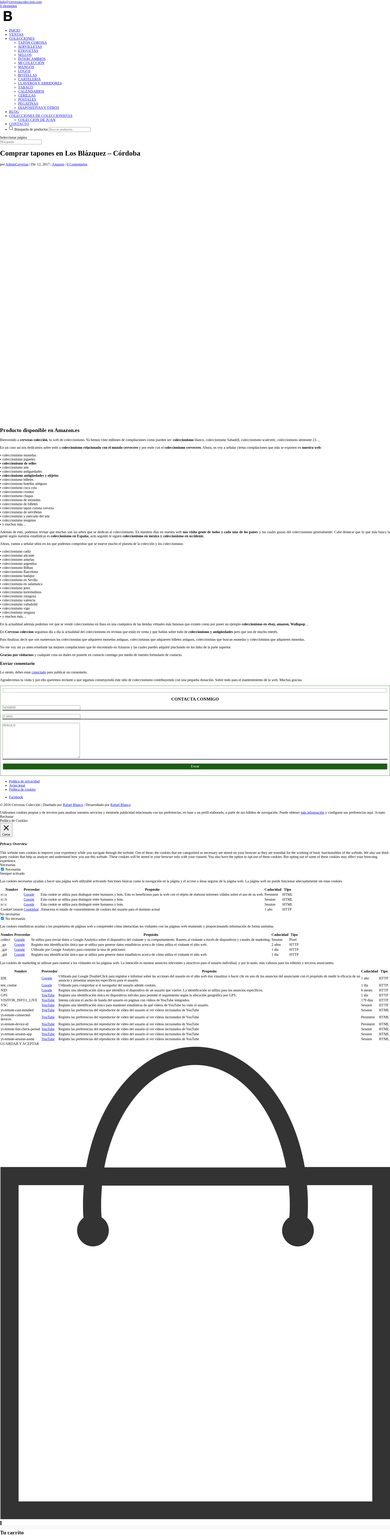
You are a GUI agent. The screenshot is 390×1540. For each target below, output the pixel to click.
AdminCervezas (16, 164)
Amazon (58, 164)
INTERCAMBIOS (32, 59)
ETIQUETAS (28, 51)
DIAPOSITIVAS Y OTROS (38, 108)
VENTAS (16, 34)
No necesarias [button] (10, 914)
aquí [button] (370, 812)
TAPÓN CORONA (32, 42)
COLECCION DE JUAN (37, 120)
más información (312, 812)
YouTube (48, 995)
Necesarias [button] (7, 865)
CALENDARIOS (31, 91)
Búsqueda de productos (31, 129)
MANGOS (26, 67)
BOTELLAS (27, 75)
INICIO (14, 30)
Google (29, 894)
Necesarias (13, 869)
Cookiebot (31, 909)
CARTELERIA (29, 79)
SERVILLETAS (30, 47)
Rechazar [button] (6, 816)
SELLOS (25, 55)
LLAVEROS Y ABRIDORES (40, 83)
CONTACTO (19, 124)
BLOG (14, 112)
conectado (39, 672)
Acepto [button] (380, 812)
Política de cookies (22, 789)
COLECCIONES (22, 38)
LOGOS (24, 71)
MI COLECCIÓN (31, 63)
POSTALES (27, 99)
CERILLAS (27, 95)
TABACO (25, 87)
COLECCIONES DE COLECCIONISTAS (40, 116)
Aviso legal (17, 785)
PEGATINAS (28, 103)
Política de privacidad (24, 781)
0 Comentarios (77, 164)
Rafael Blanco (73, 805)
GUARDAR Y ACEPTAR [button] (19, 1044)
